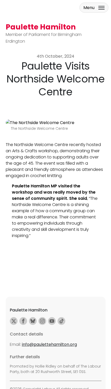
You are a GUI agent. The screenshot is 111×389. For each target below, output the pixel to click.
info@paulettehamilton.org (49, 344)
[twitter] (14, 321)
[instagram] (42, 321)
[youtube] (52, 321)
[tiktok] (61, 321)
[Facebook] (23, 321)
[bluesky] (33, 321)
